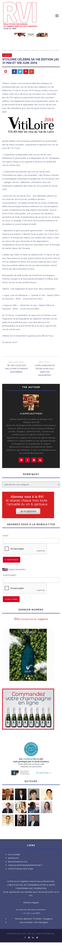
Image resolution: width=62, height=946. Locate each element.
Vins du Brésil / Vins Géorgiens (34, 922)
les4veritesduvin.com (17, 861)
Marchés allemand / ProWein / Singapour (34, 918)
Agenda (12, 50)
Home (4, 50)
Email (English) (9, 575)
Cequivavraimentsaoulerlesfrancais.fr (25, 865)
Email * (6, 535)
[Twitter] (37, 937)
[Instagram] (29, 937)
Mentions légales (31, 902)
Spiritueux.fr (13, 858)
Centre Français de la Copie (20, 868)
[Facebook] (25, 937)
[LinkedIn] (33, 937)
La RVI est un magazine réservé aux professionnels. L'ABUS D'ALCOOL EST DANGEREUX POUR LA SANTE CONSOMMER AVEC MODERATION (31, 884)
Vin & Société (14, 854)
